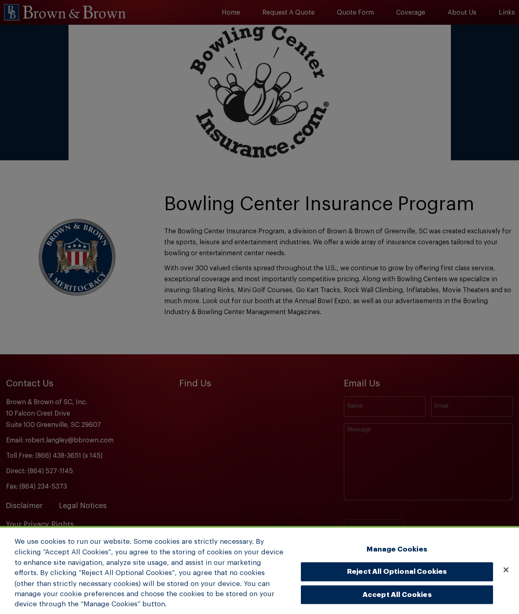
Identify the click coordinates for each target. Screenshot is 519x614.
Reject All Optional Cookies (397, 571)
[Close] (506, 570)
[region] (259, 570)
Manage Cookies (397, 548)
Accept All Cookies (397, 594)
